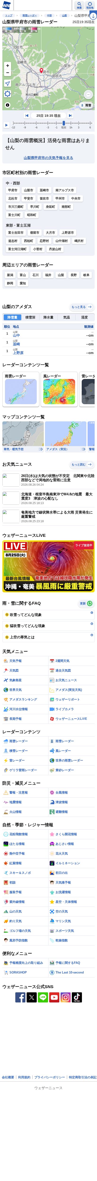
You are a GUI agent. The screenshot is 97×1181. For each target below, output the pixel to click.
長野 (74, 275)
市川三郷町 (16, 206)
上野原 (18, 352)
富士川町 (14, 215)
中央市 (76, 198)
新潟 (10, 275)
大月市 (50, 232)
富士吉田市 (16, 232)
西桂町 (28, 241)
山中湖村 (62, 241)
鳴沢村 (79, 241)
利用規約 (24, 1077)
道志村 (12, 241)
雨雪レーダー (30, 15)
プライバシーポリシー (49, 1077)
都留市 (34, 232)
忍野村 (44, 241)
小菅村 (37, 249)
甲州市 (60, 198)
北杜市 (12, 198)
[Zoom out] (7, 72)
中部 (49, 15)
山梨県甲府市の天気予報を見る (48, 158)
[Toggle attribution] (7, 105)
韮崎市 (44, 190)
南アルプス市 (65, 190)
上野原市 (68, 232)
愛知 (23, 283)
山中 (16, 335)
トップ (8, 15)
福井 (48, 275)
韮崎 (16, 344)
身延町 (50, 206)
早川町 (34, 206)
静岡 (10, 283)
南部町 (66, 206)
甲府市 (12, 190)
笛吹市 (44, 198)
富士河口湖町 (17, 249)
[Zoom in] (7, 65)
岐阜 (86, 275)
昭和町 (31, 215)
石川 (35, 275)
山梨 (64, 15)
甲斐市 (28, 198)
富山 (23, 275)
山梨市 (28, 190)
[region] (48, 68)
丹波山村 (55, 249)
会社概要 (8, 1077)
